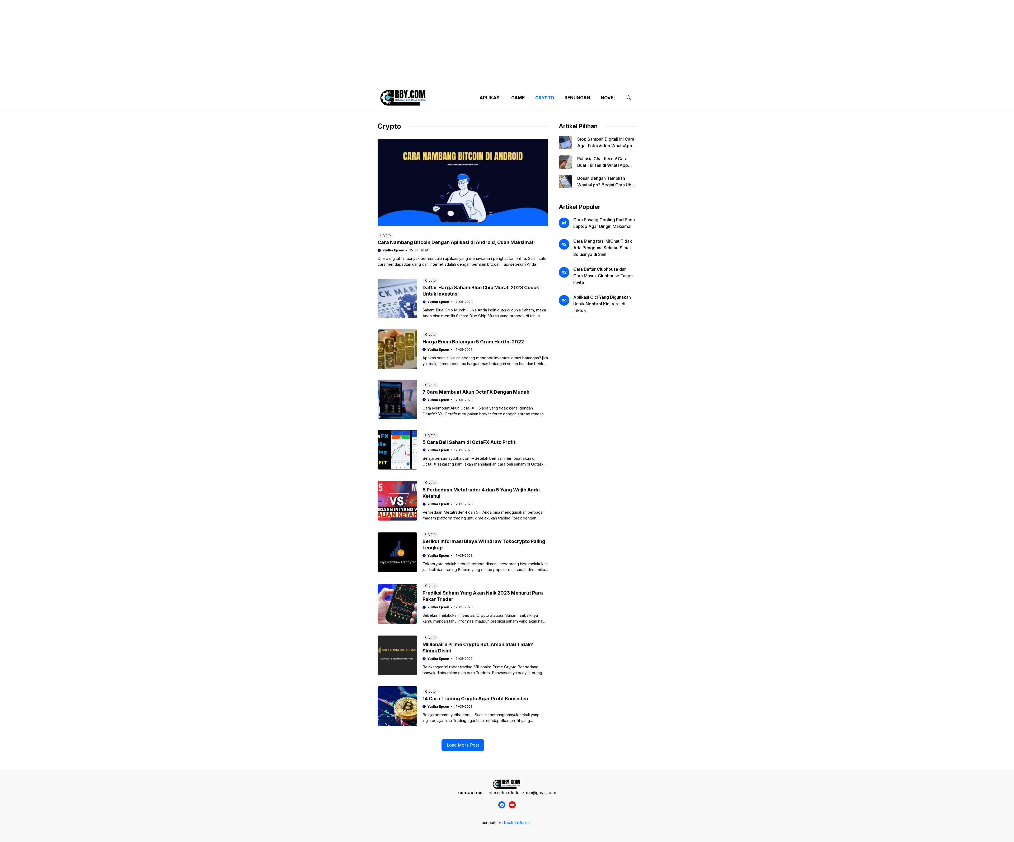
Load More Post (463, 745)
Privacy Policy (425, 79)
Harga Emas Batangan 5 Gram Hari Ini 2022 (473, 341)
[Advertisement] (507, 37)
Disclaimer (502, 79)
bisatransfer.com (518, 822)
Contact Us (587, 79)
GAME (518, 97)
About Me (559, 79)
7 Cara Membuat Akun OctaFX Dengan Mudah (475, 392)
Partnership (616, 79)
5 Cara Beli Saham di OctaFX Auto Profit (468, 442)
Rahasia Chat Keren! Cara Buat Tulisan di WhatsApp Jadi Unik (602, 165)
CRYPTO (544, 97)
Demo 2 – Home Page (465, 79)
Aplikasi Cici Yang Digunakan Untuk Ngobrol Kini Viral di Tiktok (602, 304)
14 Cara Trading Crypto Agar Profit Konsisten (475, 698)
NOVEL (608, 97)
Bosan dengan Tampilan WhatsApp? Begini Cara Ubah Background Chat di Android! (606, 185)
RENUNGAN (577, 97)
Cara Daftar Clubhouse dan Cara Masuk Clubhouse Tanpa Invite (603, 275)
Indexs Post (531, 79)
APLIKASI (490, 97)
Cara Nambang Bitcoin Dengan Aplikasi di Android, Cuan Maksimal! (456, 242)
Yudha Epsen (393, 250)
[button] (628, 97)
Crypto (385, 235)
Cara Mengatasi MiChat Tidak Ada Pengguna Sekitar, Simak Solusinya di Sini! (602, 247)
